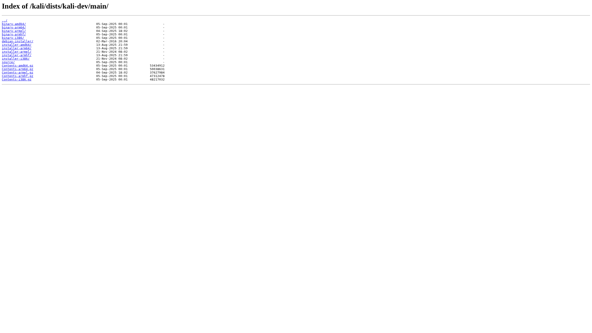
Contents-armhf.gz (17, 76)
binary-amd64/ (14, 24)
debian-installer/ (17, 41)
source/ (8, 62)
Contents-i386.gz (16, 79)
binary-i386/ (13, 38)
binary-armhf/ (14, 34)
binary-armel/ (14, 31)
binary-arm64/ (14, 27)
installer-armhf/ (16, 55)
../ (4, 20)
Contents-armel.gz (17, 72)
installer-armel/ (16, 51)
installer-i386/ (16, 58)
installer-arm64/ (16, 48)
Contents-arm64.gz (17, 69)
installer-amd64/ (16, 44)
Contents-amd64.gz (17, 65)
